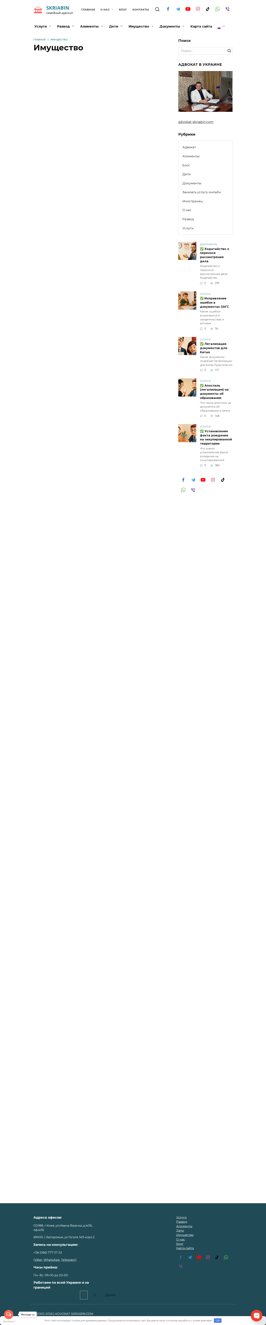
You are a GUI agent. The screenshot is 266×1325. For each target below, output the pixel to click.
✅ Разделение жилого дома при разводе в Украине (92, 364)
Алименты (89, 26)
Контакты (140, 9)
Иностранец (192, 201)
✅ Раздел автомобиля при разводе (97, 246)
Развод (63, 26)
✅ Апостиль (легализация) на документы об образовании (214, 391)
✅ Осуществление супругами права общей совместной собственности (98, 977)
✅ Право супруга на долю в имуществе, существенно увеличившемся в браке (84, 1105)
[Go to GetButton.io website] (8, 1321)
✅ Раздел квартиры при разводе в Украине (96, 128)
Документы (169, 26)
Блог (123, 9)
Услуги (40, 26)
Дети (113, 26)
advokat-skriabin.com (196, 122)
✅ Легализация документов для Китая (213, 348)
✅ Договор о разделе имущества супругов (93, 487)
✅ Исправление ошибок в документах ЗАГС (214, 302)
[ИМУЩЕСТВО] (99, 115)
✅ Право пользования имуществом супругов (97, 732)
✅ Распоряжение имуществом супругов (90, 855)
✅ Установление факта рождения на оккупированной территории (216, 437)
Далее (110, 1295)
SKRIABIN (57, 7)
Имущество (185, 1235)
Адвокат (189, 147)
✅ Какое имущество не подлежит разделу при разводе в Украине (95, 609)
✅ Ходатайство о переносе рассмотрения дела (214, 255)
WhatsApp (52, 1260)
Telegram (68, 1260)
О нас (105, 9)
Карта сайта (201, 26)
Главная (88, 9)
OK (218, 1320)
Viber (38, 1260)
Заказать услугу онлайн (201, 192)
